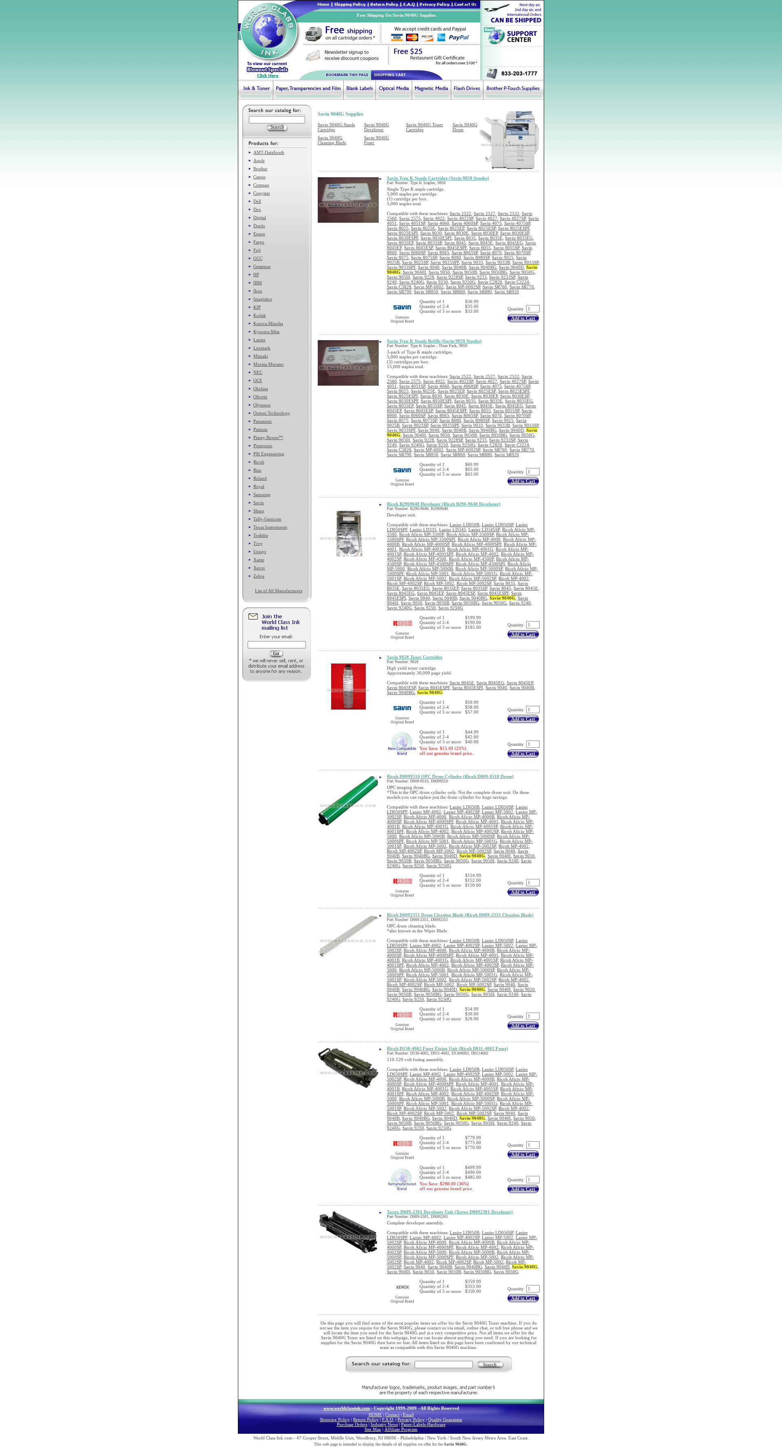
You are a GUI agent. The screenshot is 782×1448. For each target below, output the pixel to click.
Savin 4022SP (460, 218)
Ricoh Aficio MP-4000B (471, 816)
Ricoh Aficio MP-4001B (422, 549)
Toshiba (260, 535)
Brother (260, 168)
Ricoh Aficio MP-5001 (427, 573)
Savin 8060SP (412, 252)
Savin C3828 (399, 286)
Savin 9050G (522, 272)
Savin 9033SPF (401, 267)
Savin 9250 (437, 281)
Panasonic (262, 421)
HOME (375, 1414)
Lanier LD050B (464, 524)
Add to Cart (523, 318)
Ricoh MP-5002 (439, 583)
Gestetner (262, 266)
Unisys (259, 551)
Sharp (258, 510)
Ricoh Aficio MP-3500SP (470, 534)
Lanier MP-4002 (425, 811)
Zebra (258, 575)
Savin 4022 (434, 218)
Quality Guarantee (445, 1419)
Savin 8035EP (400, 242)
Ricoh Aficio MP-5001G (474, 573)
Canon (259, 176)
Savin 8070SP (517, 252)
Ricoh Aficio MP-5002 (425, 578)
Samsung (261, 494)
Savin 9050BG (493, 272)
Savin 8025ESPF (513, 228)
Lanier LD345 (452, 529)
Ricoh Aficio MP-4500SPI (480, 563)
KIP (257, 307)
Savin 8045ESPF (451, 247)
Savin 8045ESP (418, 247)
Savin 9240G (411, 281)
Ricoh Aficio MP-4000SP (425, 544)
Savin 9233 (476, 277)
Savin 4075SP (517, 223)
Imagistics (262, 299)
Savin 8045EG (509, 242)
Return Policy (366, 1419)
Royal (258, 486)
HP (256, 274)
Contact (392, 1414)
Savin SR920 (506, 291)
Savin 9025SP (415, 262)
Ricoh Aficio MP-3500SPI (430, 539)
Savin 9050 (439, 272)
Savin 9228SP (450, 277)
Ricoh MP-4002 (514, 578)
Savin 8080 (450, 257)
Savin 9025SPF (445, 262)
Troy (258, 543)
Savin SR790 (399, 291)
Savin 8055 (480, 247)
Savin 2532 (508, 213)
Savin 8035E (490, 237)
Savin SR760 (495, 286)
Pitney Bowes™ (268, 437)
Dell (257, 201)
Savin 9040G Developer (376, 127)
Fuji (257, 250)
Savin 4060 (438, 223)
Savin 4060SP (465, 223)
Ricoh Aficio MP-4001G (470, 549)
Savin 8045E (480, 242)
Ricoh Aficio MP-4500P (471, 558)
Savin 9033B (497, 262)
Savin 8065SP (465, 252)
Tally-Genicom (267, 518)
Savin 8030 (431, 233)
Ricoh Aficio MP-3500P (421, 534)
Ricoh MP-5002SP (474, 583)
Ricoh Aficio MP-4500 (425, 558)
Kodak (259, 315)
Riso (257, 470)
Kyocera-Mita (266, 331)
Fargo (258, 242)
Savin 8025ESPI (402, 233)
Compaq (261, 184)
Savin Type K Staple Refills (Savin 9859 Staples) (434, 340)
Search (489, 1364)
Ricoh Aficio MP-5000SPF (428, 1257)
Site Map (373, 1429)
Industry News (384, 1424)
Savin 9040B (454, 267)
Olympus (261, 404)
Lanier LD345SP (484, 529)
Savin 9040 (428, 267)
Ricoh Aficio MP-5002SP (472, 578)
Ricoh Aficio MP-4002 (477, 554)
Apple (259, 160)
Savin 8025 (398, 228)
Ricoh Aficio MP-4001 (477, 821)
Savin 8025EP (451, 228)
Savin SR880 (480, 291)
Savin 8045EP (430, 593)
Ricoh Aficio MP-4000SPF (476, 544)
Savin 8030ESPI (436, 237)
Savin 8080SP (476, 257)
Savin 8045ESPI (467, 687)
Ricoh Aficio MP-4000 (479, 539)
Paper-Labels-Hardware (423, 1424)
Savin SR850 (426, 291)
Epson (259, 233)
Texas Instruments (270, 527)
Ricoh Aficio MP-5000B (430, 568)
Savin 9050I (398, 277)
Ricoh (258, 461)
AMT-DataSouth (268, 152)
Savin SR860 (453, 291)
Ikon (257, 290)
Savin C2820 (490, 281)
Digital (259, 217)
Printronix (262, 445)
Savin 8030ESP (514, 233)
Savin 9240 (520, 602)
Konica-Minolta (268, 323)
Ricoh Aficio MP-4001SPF (428, 554)
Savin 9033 (472, 262)
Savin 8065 (438, 252)
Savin (258, 502)
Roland (260, 478)
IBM (257, 282)
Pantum (260, 429)
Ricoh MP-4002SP (404, 583)
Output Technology (271, 413)
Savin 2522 (460, 213)
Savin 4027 (486, 218)
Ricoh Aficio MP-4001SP (474, 826)
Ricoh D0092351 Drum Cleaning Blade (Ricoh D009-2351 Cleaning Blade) (460, 914)
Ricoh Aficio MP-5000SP (479, 568)
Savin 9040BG (482, 267)
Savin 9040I (414, 272)
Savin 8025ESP (481, 228)
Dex (257, 209)
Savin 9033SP (525, 262)
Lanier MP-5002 (497, 811)
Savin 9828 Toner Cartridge (414, 657)
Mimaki (260, 356)
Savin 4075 (491, 223)
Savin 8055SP (506, 247)
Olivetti (260, 396)
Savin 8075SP (424, 257)
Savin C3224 (517, 281)
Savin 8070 (491, 252)
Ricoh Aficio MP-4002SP (475, 831)
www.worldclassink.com (346, 1408)
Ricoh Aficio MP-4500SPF (428, 563)
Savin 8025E (423, 228)
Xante (258, 559)
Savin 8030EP (484, 233)
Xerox (259, 567)
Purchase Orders (352, 1424)
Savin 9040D (511, 267)
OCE (257, 380)
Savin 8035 (465, 237)
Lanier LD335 (423, 529)
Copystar (261, 193)
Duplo (259, 225)
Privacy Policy (411, 1419)
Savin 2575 (410, 218)
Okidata (260, 388)
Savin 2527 (484, 213)
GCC (257, 258)
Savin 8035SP (429, 242)
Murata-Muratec (268, 364)
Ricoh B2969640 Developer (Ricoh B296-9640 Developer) (444, 503)
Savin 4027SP (513, 218)
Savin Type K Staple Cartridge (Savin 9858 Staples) (438, 178)
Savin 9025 (503, 257)
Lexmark (261, 347)
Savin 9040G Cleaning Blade (332, 140)
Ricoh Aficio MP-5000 (425, 1252)
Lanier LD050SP (497, 524)
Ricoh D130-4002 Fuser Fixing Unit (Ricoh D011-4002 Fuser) (447, 1048)
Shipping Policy (335, 1419)
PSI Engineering (268, 453)
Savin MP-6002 (429, 286)
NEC (257, 372)
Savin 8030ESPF (402, 237)
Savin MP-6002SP (463, 286)
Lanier (259, 339)
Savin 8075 (398, 257)
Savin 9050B (465, 272)
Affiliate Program (400, 1429)
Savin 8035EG (519, 237)
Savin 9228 (423, 277)
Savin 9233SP (502, 277)
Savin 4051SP (412, 223)
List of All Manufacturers (278, 590)
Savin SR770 (522, 286)
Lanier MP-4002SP (461, 811)
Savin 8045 (455, 242)
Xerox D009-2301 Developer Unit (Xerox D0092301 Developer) (450, 1211)
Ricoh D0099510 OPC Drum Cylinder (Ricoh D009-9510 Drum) (450, 776)
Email (408, 1414)
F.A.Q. (388, 1419)
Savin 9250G (462, 281)
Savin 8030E (456, 233)
